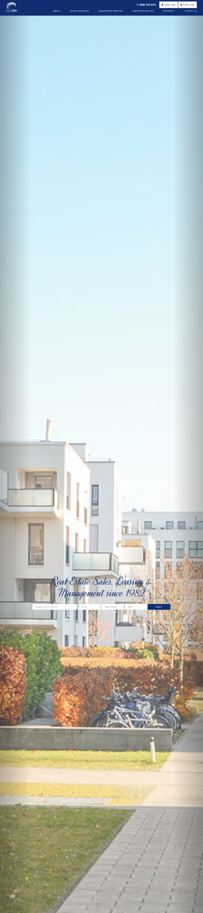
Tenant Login (170, 4)
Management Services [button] (110, 11)
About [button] (56, 11)
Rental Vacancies (79, 11)
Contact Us (191, 11)
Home (41, 11)
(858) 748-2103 (147, 4)
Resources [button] (168, 11)
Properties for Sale (143, 11)
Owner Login (189, 4)
